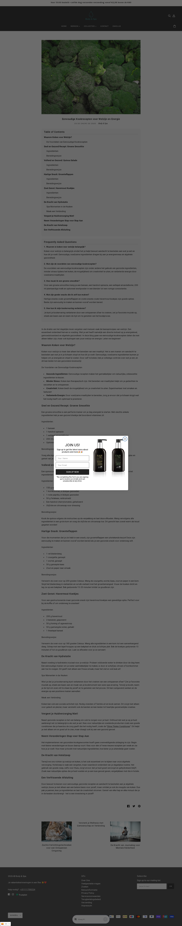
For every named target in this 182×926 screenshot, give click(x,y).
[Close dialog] (125, 439)
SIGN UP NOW (72, 472)
